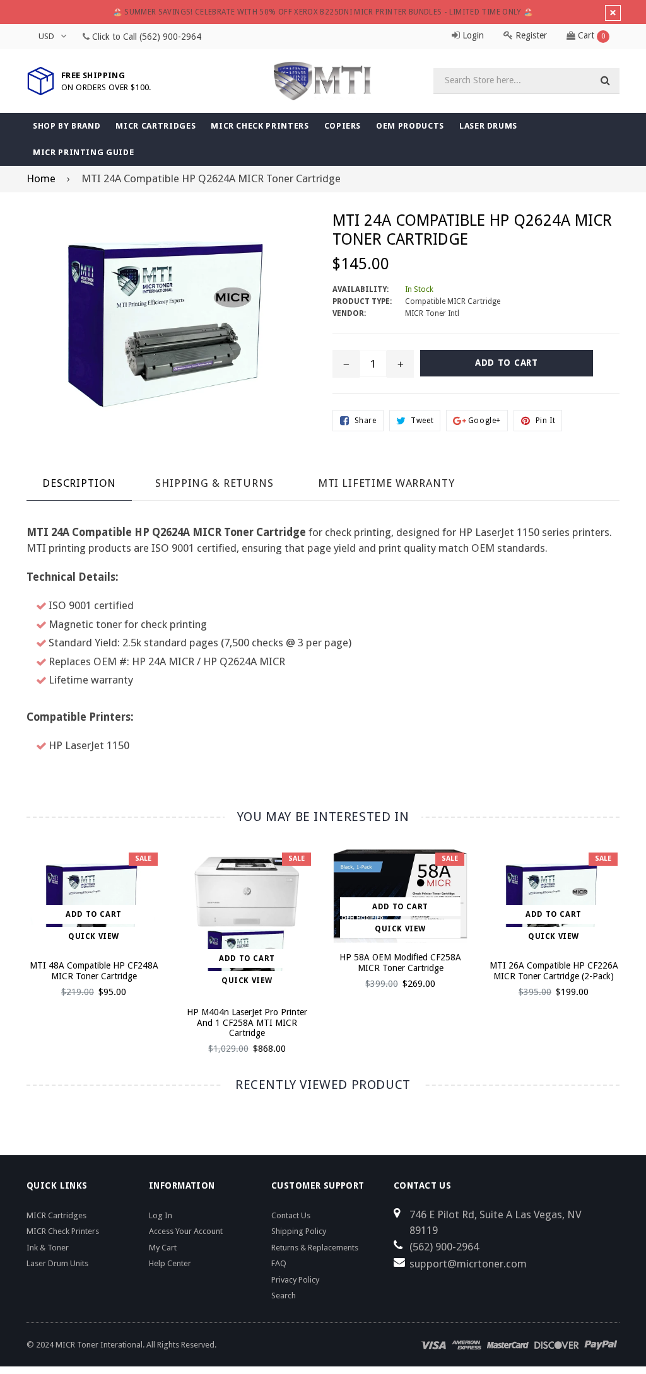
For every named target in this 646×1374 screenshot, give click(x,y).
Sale (143, 858)
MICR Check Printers (259, 126)
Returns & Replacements (314, 1247)
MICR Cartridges (155, 126)
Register (530, 35)
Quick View (93, 936)
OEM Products (410, 126)
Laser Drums (488, 126)
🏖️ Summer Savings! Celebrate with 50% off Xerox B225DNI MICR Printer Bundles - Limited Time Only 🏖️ (323, 12)
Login (472, 35)
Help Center (170, 1263)
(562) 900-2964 (170, 37)
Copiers (342, 126)
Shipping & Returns (214, 483)
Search (283, 1295)
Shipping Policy (298, 1231)
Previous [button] (14, 937)
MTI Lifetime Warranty (386, 483)
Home (41, 178)
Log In (160, 1215)
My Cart (163, 1247)
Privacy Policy (295, 1279)
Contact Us (290, 1215)
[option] (84, 928)
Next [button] (632, 937)
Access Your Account (186, 1231)
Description (79, 483)
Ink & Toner (47, 1247)
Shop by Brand (66, 126)
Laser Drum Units (57, 1263)
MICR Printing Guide (83, 152)
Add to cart (94, 914)
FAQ (278, 1263)
